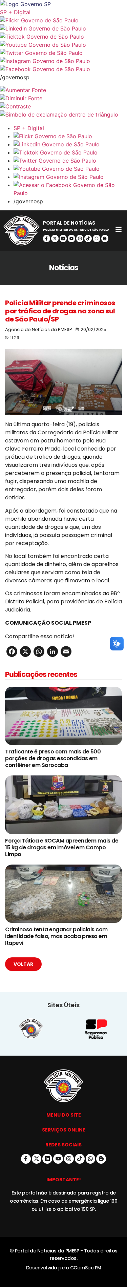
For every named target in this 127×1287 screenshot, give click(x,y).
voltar (23, 964)
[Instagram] (80, 238)
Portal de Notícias (69, 223)
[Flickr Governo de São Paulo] (70, 136)
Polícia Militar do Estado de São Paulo (76, 230)
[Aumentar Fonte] (63, 90)
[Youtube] (71, 238)
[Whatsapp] (96, 238)
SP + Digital (15, 12)
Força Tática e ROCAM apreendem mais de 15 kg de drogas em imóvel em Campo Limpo (61, 847)
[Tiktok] (88, 238)
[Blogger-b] (105, 238)
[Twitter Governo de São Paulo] (70, 161)
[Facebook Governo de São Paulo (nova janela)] (63, 69)
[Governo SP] (63, 4)
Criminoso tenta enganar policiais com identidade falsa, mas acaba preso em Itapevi (56, 936)
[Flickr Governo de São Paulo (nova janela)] (63, 20)
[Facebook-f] (46, 238)
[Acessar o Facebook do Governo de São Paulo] (70, 189)
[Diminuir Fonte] (63, 98)
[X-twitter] (55, 238)
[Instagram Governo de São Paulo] (63, 61)
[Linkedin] (63, 238)
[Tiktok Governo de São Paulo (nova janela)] (63, 37)
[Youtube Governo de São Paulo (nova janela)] (63, 45)
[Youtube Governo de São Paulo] (70, 169)
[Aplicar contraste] (63, 106)
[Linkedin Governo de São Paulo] (70, 144)
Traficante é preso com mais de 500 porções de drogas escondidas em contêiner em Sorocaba (53, 758)
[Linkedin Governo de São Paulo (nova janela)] (63, 28)
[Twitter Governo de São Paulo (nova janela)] (63, 53)
